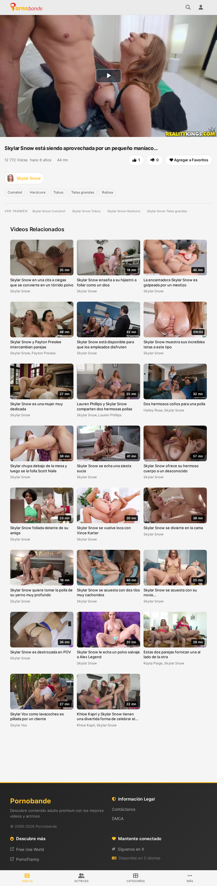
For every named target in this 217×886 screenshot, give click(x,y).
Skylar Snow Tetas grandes (167, 211)
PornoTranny (27, 859)
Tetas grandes (82, 192)
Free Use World (30, 849)
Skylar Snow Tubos (86, 211)
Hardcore (37, 192)
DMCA (117, 818)
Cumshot (15, 192)
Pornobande (27, 7)
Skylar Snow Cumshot (48, 211)
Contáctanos (123, 809)
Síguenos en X (131, 849)
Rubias (107, 192)
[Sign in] (200, 7)
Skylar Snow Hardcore (123, 211)
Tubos (58, 192)
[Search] (188, 7)
